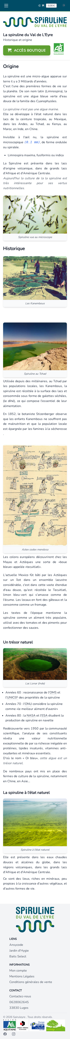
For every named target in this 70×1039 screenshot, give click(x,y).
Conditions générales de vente (30, 982)
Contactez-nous (20, 996)
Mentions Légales (21, 976)
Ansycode (16, 945)
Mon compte (18, 970)
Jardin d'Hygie (19, 950)
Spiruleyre (19, 1017)
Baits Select (17, 956)
